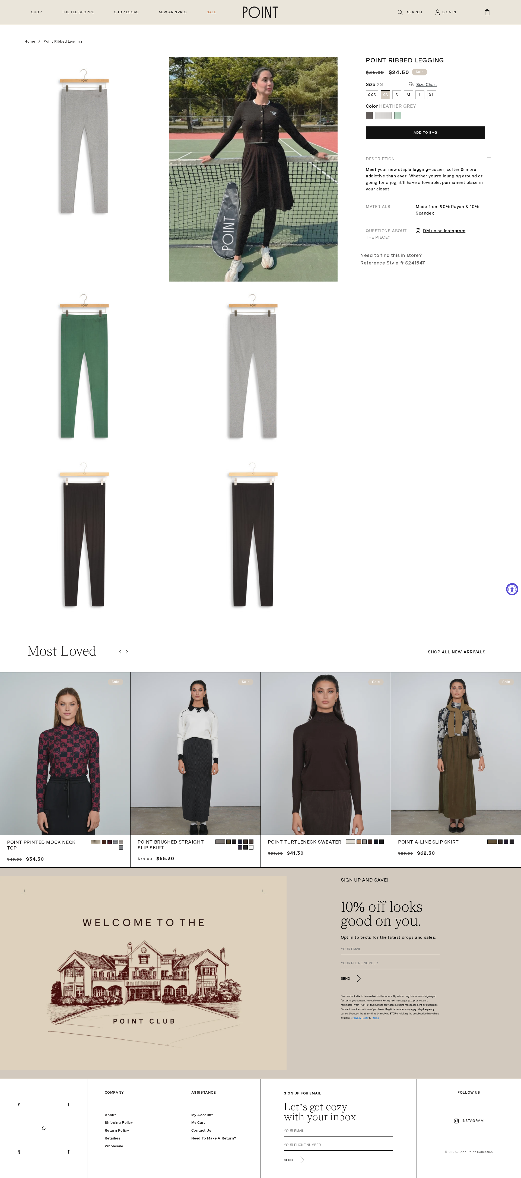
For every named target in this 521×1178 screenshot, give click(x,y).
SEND (345, 979)
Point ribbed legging (62, 41)
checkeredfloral (109, 842)
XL (431, 95)
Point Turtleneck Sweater (304, 842)
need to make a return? (213, 1138)
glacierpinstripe (220, 841)
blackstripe (121, 847)
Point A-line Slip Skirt (428, 842)
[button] (410, 12)
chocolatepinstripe (251, 841)
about (110, 1115)
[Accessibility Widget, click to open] (512, 589)
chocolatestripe (121, 842)
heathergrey (364, 841)
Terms (375, 1018)
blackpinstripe (245, 847)
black (234, 841)
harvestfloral (95, 842)
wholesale (114, 1146)
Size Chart (426, 84)
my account (202, 1115)
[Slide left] (120, 652)
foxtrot (251, 847)
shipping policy (119, 1123)
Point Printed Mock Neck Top (41, 845)
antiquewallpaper (104, 842)
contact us (201, 1130)
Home (29, 41)
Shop (36, 12)
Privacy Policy (360, 1018)
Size (374, 84)
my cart (198, 1123)
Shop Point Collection (476, 1152)
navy (240, 841)
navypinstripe (240, 847)
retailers (112, 1138)
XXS (371, 95)
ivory (350, 841)
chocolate (245, 841)
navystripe (115, 842)
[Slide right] (126, 652)
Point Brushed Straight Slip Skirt (171, 844)
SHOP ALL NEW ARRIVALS (457, 652)
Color (391, 106)
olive (228, 841)
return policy (117, 1130)
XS (385, 95)
